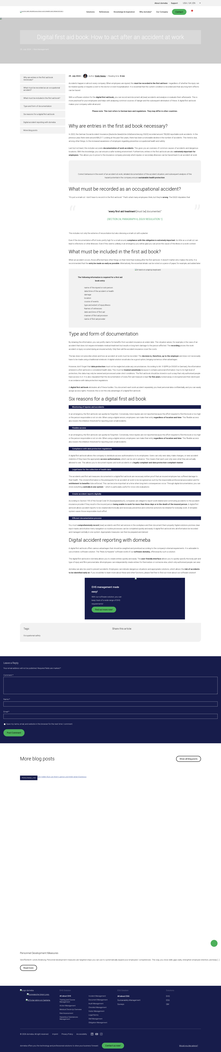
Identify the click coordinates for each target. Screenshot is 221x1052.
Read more (28, 968)
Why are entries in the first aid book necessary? (38, 78)
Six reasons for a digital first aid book (38, 114)
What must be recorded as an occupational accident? (41, 89)
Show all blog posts (189, 759)
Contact (179, 12)
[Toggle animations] (149, 3)
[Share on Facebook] (113, 636)
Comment (8, 675)
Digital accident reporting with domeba (39, 122)
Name (6, 699)
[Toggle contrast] (146, 3)
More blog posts (30, 130)
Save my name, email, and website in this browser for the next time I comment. (39, 724)
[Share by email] (126, 636)
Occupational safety (31, 635)
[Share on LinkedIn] (118, 636)
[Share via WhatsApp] (122, 636)
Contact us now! (113, 1045)
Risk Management (41, 49)
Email (6, 711)
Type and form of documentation (37, 106)
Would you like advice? (188, 1046)
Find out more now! (104, 609)
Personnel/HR (29, 778)
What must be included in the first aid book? (41, 98)
